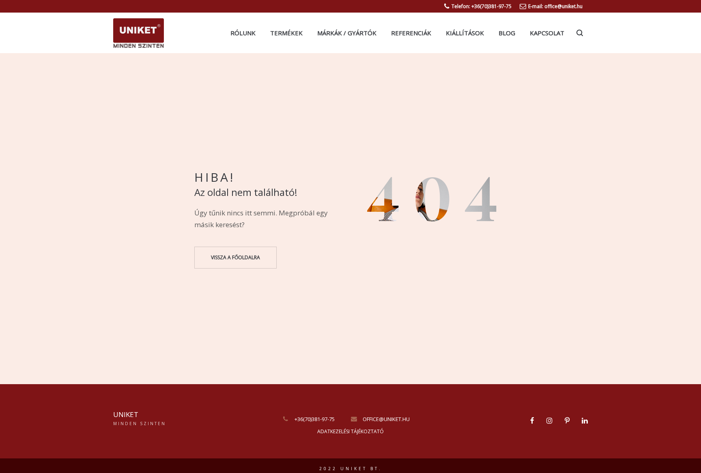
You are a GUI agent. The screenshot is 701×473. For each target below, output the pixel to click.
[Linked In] (585, 420)
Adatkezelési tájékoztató (350, 431)
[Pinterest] (567, 420)
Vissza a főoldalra (235, 257)
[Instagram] (549, 420)
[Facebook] (532, 420)
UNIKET (125, 414)
